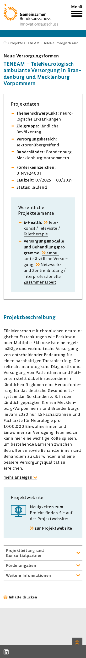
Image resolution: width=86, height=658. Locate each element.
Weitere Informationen (28, 575)
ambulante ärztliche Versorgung (46, 258)
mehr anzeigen (18, 477)
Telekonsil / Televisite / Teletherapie (42, 228)
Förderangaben (21, 565)
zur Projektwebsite (53, 528)
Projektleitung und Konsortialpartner (25, 553)
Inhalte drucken (23, 597)
